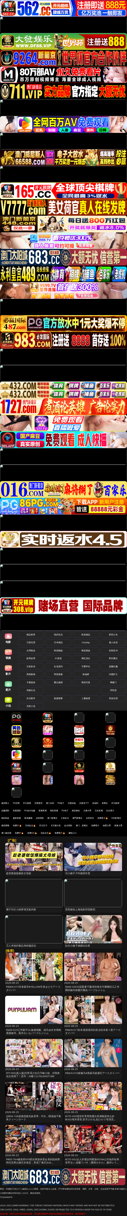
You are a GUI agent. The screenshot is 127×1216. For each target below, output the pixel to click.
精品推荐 (30, 634)
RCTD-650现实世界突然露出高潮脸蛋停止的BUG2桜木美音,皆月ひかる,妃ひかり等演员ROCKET (89, 1119)
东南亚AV (113, 650)
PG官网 (16, 803)
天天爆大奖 (56, 825)
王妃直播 (99, 810)
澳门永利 (50, 803)
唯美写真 (86, 682)
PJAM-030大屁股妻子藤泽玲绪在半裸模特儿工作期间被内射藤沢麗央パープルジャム (92, 988)
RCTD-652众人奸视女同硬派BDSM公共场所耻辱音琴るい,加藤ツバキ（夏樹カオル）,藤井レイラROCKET (92, 1162)
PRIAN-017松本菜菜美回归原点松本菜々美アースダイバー (93, 1031)
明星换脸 (58, 674)
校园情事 (58, 698)
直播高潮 (43, 810)
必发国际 (40, 818)
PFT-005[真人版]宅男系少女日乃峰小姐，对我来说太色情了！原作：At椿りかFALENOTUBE (33, 1074)
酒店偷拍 (76, 810)
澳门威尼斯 (6, 833)
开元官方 (43, 825)
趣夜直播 (17, 818)
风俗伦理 (113, 698)
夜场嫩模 (28, 818)
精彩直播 (54, 810)
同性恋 (113, 690)
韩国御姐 (58, 650)
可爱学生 (86, 666)
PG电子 (61, 803)
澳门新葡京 (52, 818)
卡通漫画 (30, 682)
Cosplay (86, 642)
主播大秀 (87, 810)
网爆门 (113, 682)
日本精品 (58, 642)
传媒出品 (30, 690)
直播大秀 (118, 825)
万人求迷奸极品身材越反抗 (21, 945)
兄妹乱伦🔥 (46, 833)
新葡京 (105, 803)
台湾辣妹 (30, 650)
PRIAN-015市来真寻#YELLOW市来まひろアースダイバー (33, 988)
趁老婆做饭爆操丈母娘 (18, 873)
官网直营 (39, 803)
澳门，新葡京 (82, 825)
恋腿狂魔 (113, 666)
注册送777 (84, 803)
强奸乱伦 (58, 634)
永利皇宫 (90, 818)
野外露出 (113, 658)
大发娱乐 (65, 818)
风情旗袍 (30, 674)
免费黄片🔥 (60, 833)
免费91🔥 (19, 833)
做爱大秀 (107, 825)
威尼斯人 (5, 803)
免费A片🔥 (32, 833)
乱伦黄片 (110, 810)
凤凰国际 (17, 810)
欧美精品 (86, 634)
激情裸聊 (5, 825)
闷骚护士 (113, 674)
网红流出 (86, 658)
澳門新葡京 (77, 818)
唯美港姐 (86, 650)
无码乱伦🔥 (30, 825)
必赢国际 (5, 810)
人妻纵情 (86, 698)
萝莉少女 (113, 634)
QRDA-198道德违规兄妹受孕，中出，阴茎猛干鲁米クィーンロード (33, 1117)
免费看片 (95, 825)
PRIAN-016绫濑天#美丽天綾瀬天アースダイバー (92, 1073)
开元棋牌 (27, 803)
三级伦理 (30, 642)
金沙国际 (68, 825)
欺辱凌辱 (30, 658)
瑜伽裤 (86, 674)
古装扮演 (30, 666)
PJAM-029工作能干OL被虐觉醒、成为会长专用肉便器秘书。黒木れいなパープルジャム (33, 1031)
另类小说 (30, 706)
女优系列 (58, 666)
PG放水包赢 (29, 810)
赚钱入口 (73, 833)
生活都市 (30, 698)
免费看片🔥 (102, 818)
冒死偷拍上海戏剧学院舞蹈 (80, 909)
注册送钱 (72, 803)
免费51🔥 (17, 825)
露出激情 (58, 682)
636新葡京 (116, 818)
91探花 (58, 658)
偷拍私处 (5, 818)
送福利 (95, 803)
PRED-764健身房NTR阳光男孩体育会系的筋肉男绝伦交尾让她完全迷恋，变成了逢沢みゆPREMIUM (33, 1162)
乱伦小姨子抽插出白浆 (77, 945)
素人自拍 (113, 642)
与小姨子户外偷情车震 (77, 873)
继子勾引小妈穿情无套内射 (21, 909)
